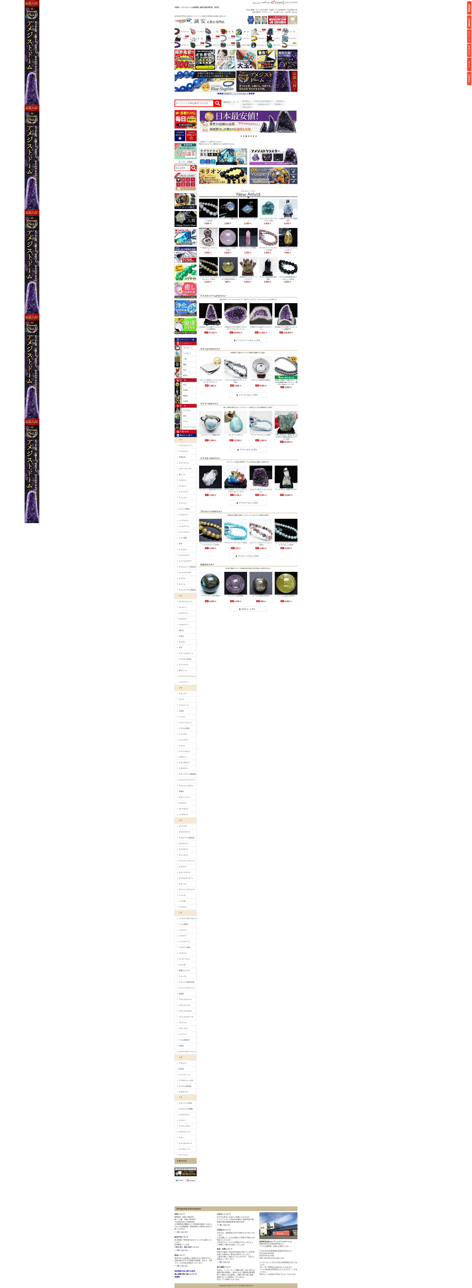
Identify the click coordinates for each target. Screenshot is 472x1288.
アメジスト (183, 498)
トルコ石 (182, 901)
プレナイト (183, 1022)
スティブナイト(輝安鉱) (187, 774)
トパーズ (182, 895)
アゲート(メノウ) (185, 469)
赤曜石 (181, 791)
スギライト (183, 757)
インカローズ (184, 526)
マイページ (267, 12)
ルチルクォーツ (263, 104)
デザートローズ (184, 872)
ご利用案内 (281, 10)
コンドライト (184, 682)
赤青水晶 (182, 457)
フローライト (184, 1028)
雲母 (180, 544)
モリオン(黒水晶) (185, 1086)
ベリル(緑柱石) (184, 1040)
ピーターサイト (184, 959)
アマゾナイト (184, 492)
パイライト (183, 930)
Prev (202, 122)
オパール (182, 584)
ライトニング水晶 (185, 1103)
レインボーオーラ (185, 1143)
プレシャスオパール (186, 1017)
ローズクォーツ (184, 1149)
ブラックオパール (185, 999)
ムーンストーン (184, 1075)
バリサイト (183, 953)
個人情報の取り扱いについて (186, 1274)
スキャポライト (184, 762)
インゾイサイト (184, 532)
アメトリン (183, 503)
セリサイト (183, 803)
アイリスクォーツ (185, 445)
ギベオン (246, 101)
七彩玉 (181, 711)
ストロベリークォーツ (187, 780)
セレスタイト (247, 104)
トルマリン (183, 907)
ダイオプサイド (184, 832)
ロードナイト (184, 1155)
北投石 (181, 1046)
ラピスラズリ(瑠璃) (186, 1109)
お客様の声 (292, 10)
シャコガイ (183, 734)
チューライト (184, 855)
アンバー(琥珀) (184, 509)
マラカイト (183, 1063)
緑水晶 (181, 1069)
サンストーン (184, 705)
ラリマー (280, 101)
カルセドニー (184, 625)
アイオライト (184, 451)
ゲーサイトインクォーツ (188, 676)
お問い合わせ (292, 12)
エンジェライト (184, 555)
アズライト (183, 480)
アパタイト (183, 486)
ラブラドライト (184, 1115)
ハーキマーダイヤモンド (188, 918)
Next (294, 122)
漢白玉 (181, 630)
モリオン (278, 104)
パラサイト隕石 (184, 947)
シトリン (182, 717)
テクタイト (183, 867)
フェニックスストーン (187, 988)
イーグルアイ (184, 520)
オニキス (182, 578)
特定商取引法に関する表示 (185, 1271)
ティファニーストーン (187, 861)
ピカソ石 (182, 965)
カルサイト (183, 619)
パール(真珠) (183, 924)
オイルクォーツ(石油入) (187, 567)
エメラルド (183, 549)
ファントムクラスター (263, 101)
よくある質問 (262, 10)
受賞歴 (177, 1277)
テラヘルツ (247, 107)
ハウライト (183, 936)
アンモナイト (184, 515)
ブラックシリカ (184, 1005)
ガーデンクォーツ (185, 601)
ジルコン (182, 746)
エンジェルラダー (185, 561)
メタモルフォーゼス (186, 1080)
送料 (272, 10)
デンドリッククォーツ (187, 889)
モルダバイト (184, 1092)
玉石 (180, 647)
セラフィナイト (184, 797)
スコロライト (184, 768)
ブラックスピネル (185, 1011)
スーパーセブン (184, 751)
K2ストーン (183, 670)
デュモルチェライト (186, 878)
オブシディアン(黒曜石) (187, 590)
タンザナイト (184, 843)
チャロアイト (184, 849)
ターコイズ (183, 826)
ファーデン (183, 976)
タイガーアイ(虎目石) (186, 838)
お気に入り (279, 12)
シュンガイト (184, 740)
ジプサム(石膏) (184, 728)
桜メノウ (182, 474)
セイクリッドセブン (186, 786)
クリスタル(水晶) (185, 659)
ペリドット (183, 1034)
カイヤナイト (184, 613)
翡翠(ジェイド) (184, 970)
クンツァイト (184, 665)
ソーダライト (184, 814)
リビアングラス (184, 1126)
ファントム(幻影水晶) (186, 982)
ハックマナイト (184, 941)
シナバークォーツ (185, 722)
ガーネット (183, 607)
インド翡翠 (183, 538)
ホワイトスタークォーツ (188, 1051)
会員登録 (257, 12)
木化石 (181, 636)
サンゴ (181, 699)
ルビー (181, 1137)
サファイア (183, 693)
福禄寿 (181, 994)
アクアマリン (184, 463)
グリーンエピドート (186, 653)
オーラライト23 (184, 572)
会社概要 (250, 10)
